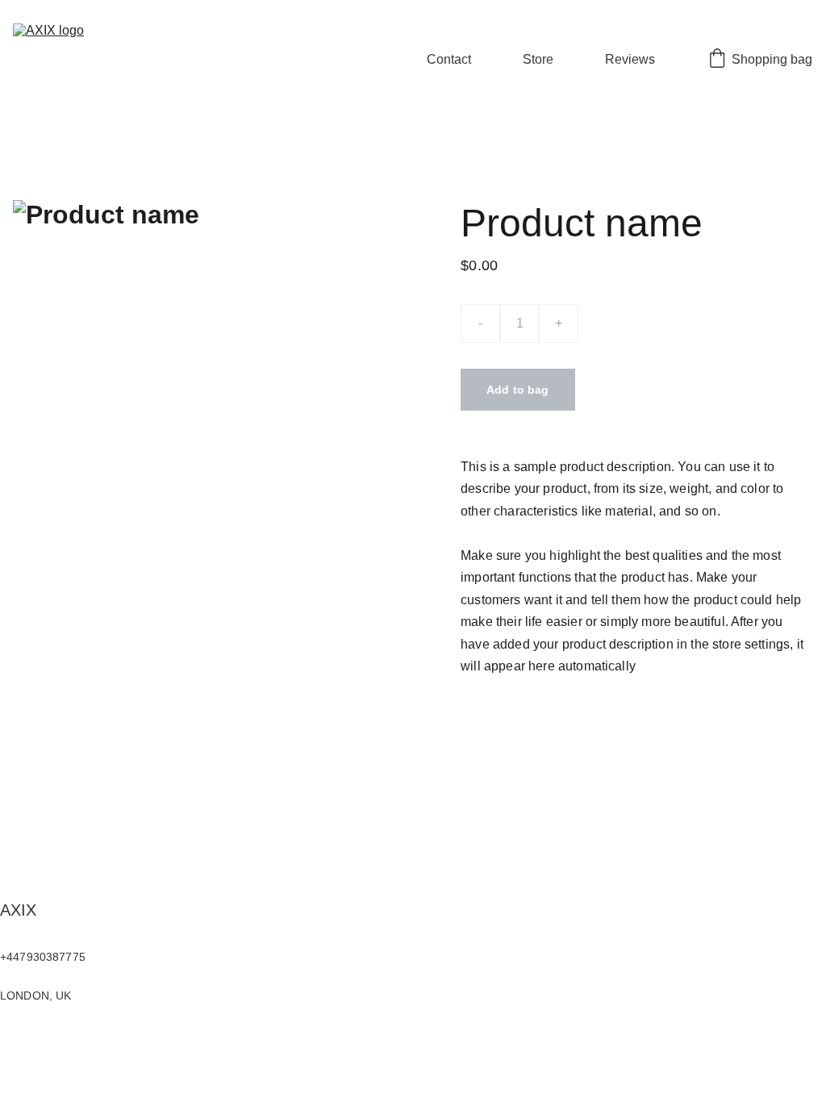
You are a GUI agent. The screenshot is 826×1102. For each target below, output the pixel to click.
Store (538, 59)
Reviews (630, 59)
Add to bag (517, 389)
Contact (449, 59)
